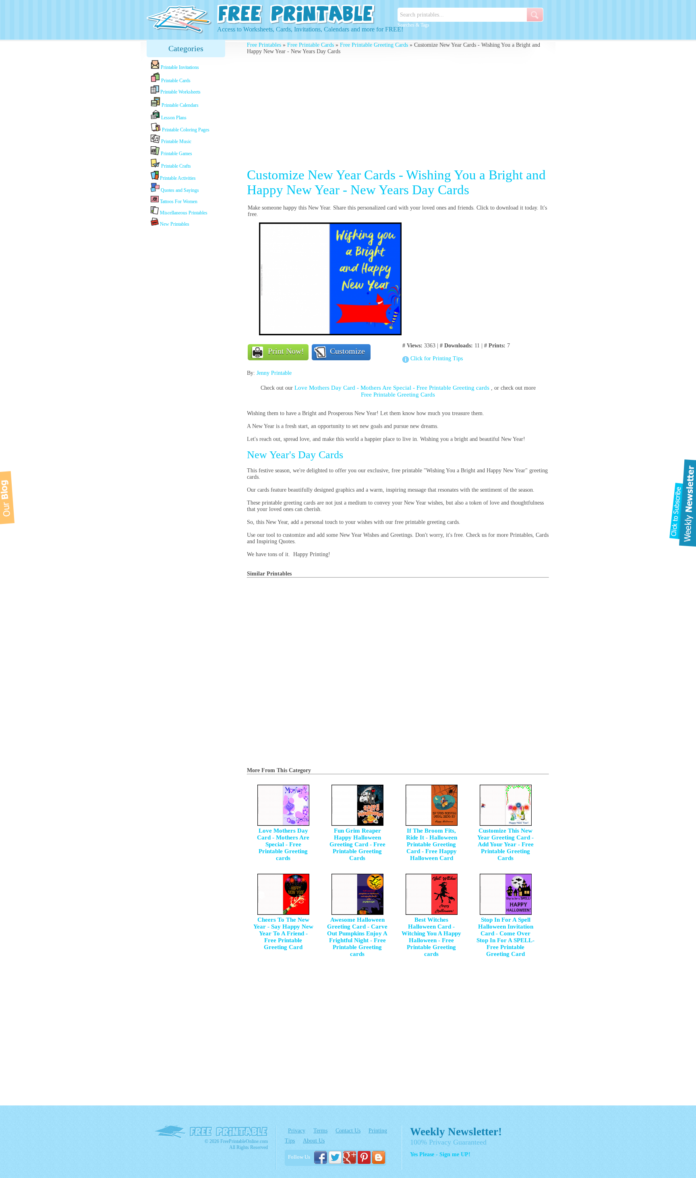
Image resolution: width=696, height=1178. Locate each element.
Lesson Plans (173, 118)
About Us (314, 1141)
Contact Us (348, 1131)
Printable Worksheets (180, 92)
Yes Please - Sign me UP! (440, 1154)
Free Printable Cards (310, 45)
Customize (347, 351)
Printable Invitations (179, 67)
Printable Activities (177, 178)
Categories (185, 48)
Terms (320, 1131)
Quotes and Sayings (179, 190)
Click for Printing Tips (436, 358)
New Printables (174, 224)
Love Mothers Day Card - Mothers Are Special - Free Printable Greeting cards (392, 387)
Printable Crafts (175, 166)
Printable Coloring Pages (185, 130)
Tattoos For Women (178, 201)
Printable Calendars (179, 105)
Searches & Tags (413, 25)
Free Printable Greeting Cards (374, 45)
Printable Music (175, 141)
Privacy (296, 1131)
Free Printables (264, 45)
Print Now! (286, 351)
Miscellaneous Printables (183, 213)
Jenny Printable (274, 373)
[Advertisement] (186, 355)
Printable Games (176, 153)
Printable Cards (175, 80)
